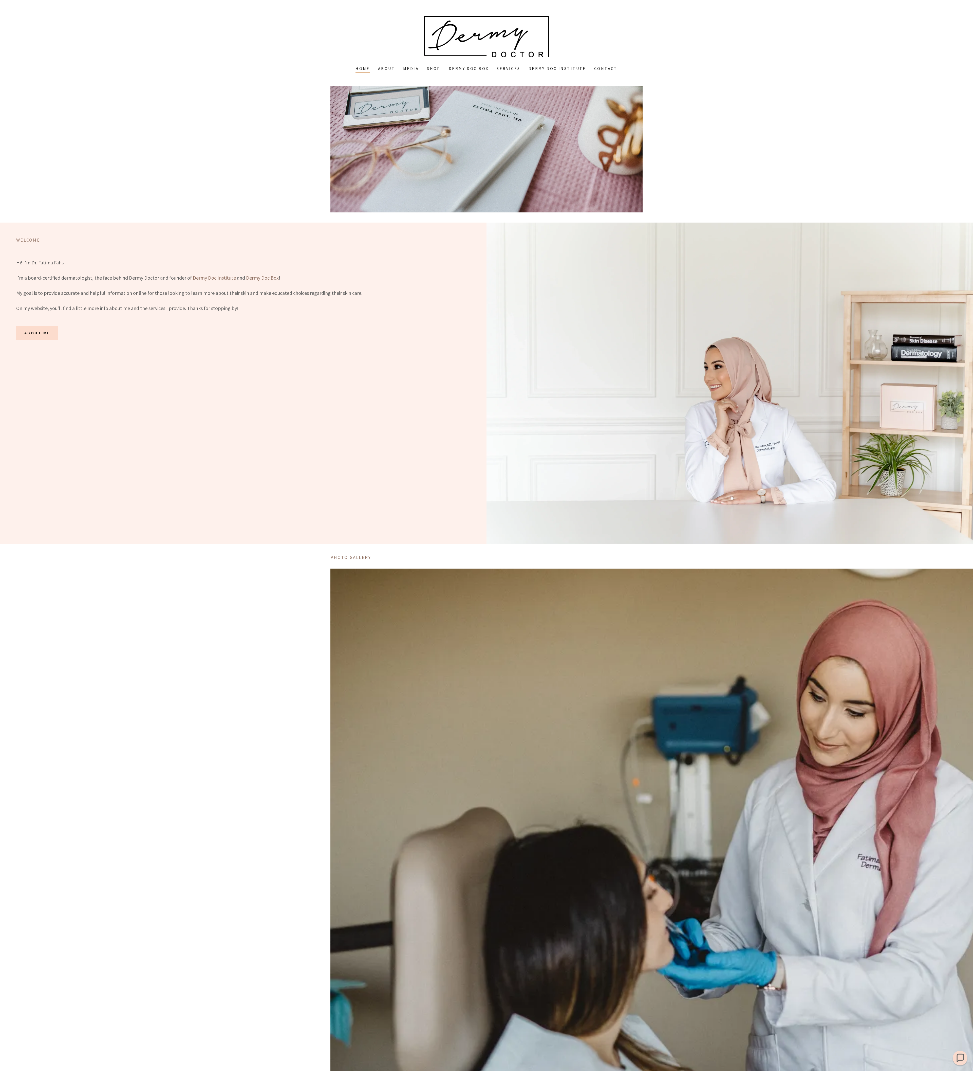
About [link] (386, 68)
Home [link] (362, 68)
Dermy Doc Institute (214, 278)
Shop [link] (434, 68)
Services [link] (508, 68)
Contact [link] (606, 68)
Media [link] (411, 68)
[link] (486, 36)
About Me (37, 332)
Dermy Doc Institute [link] (557, 68)
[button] (960, 1058)
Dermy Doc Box (262, 278)
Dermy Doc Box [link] (469, 68)
